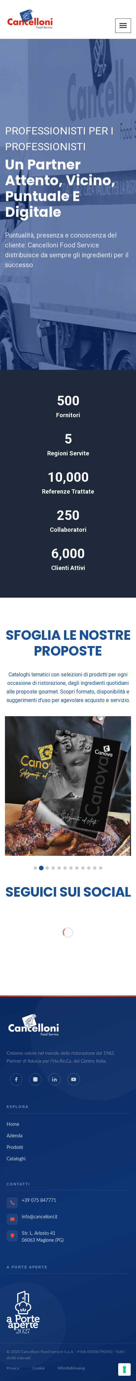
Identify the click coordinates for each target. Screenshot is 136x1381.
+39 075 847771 (39, 1200)
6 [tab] (65, 868)
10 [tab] (88, 868)
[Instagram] (35, 1079)
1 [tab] (35, 868)
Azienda (14, 1136)
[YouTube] (73, 1079)
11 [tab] (94, 868)
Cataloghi (16, 1159)
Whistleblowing (71, 1368)
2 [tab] (41, 868)
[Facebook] (16, 1079)
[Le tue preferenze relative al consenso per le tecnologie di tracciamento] (124, 1369)
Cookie (38, 1368)
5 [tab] (59, 868)
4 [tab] (53, 868)
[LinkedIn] (54, 1079)
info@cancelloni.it (39, 1217)
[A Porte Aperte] (23, 1311)
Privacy (13, 1368)
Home (13, 1124)
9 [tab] (83, 868)
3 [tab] (47, 868)
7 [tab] (71, 868)
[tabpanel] (68, 786)
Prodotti (15, 1147)
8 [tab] (77, 868)
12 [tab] (100, 868)
